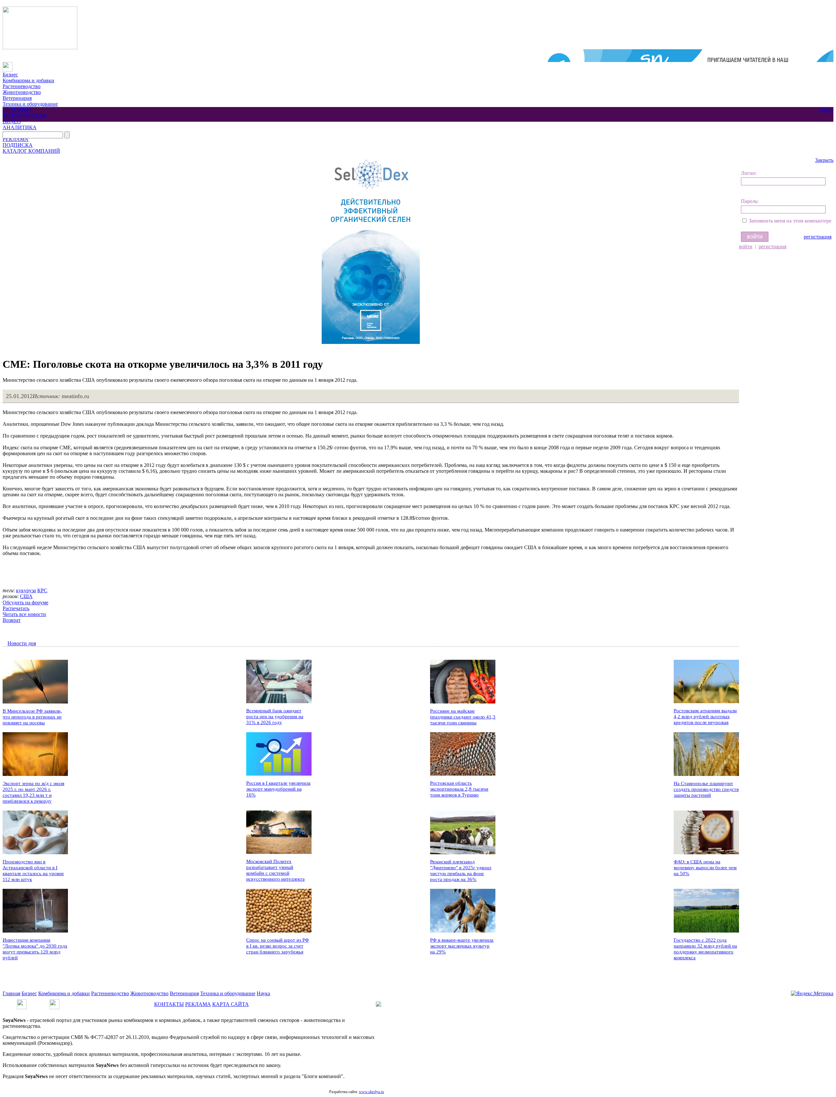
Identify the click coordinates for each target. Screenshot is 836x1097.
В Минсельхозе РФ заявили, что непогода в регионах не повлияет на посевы (32, 716)
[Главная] (7, 65)
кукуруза (26, 590)
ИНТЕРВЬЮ (17, 110)
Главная (11, 993)
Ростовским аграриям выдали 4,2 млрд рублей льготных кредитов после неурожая (705, 716)
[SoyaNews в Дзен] (54, 1002)
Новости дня (22, 643)
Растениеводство (21, 86)
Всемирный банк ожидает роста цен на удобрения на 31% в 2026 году (274, 716)
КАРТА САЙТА (230, 1004)
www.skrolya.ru (371, 1091)
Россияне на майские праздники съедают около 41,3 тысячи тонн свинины (462, 716)
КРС (42, 590)
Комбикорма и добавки (28, 80)
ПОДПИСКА (18, 145)
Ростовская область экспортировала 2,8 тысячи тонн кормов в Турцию (459, 788)
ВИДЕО (12, 121)
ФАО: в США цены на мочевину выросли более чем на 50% (705, 867)
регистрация (817, 236)
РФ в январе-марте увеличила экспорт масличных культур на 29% (461, 945)
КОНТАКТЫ (169, 1004)
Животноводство (22, 92)
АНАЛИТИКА (20, 127)
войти (745, 246)
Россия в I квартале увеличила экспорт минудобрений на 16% (278, 788)
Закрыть (824, 160)
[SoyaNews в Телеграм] (22, 1002)
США (26, 596)
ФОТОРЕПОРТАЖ (24, 115)
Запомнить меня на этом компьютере (790, 221)
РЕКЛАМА (15, 139)
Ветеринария (17, 98)
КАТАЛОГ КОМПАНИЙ (31, 151)
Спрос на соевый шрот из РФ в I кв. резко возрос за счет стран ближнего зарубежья (277, 945)
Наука (826, 110)
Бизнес (10, 74)
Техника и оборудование (30, 104)
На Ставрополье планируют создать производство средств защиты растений (706, 789)
